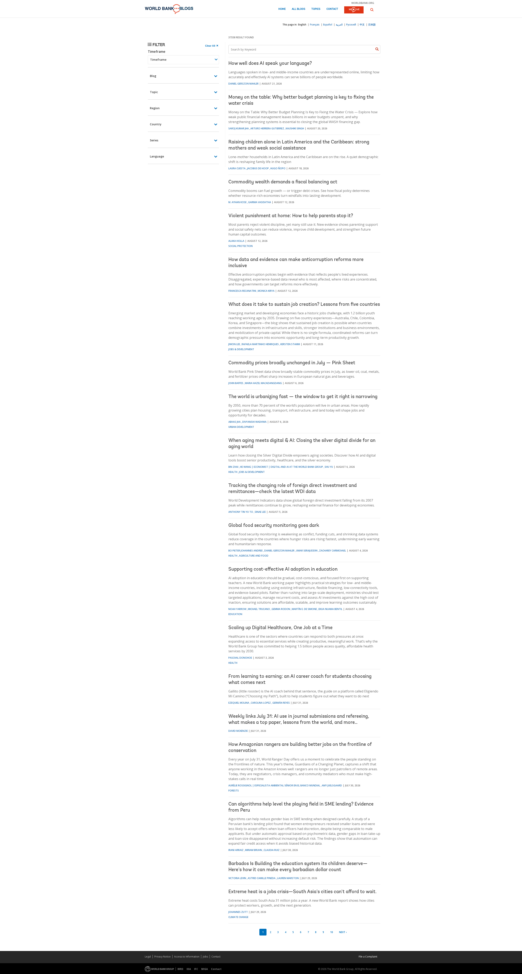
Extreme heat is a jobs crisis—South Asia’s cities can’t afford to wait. (302, 891)
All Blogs (298, 9)
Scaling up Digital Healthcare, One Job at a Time (280, 627)
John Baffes (235, 383)
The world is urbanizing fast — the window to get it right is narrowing (302, 396)
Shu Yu (329, 467)
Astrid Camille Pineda (261, 878)
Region (155, 108)
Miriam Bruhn (253, 850)
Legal (148, 956)
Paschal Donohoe (240, 657)
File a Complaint (368, 956)
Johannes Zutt (238, 912)
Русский (351, 24)
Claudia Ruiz (272, 850)
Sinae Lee (260, 512)
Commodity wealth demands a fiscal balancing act (282, 182)
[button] (372, 9)
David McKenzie (238, 731)
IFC (196, 969)
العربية (339, 24)
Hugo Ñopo (277, 168)
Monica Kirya (266, 291)
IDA (189, 969)
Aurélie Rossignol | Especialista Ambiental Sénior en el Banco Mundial (274, 785)
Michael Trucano (259, 609)
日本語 (372, 24)
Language (157, 156)
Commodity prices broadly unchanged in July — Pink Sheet (291, 363)
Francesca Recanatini (242, 291)
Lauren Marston (288, 878)
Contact (332, 9)
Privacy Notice (162, 956)
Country (155, 124)
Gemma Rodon (281, 609)
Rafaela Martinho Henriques (260, 344)
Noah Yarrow (237, 609)
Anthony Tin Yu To (240, 512)
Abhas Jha (234, 422)
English (302, 24)
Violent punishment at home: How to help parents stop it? (290, 216)
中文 (362, 24)
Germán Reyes (281, 702)
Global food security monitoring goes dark (273, 525)
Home (282, 9)
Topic (154, 92)
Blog (153, 76)
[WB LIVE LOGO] (354, 10)
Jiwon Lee (234, 344)
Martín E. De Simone (304, 609)
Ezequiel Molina (238, 702)
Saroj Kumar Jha (238, 128)
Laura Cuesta (237, 168)
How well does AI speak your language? (270, 63)
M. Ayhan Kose (237, 202)
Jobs (205, 956)
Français (315, 24)
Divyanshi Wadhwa (254, 422)
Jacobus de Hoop (258, 168)
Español (327, 24)
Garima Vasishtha (259, 202)
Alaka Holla (236, 241)
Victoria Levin (237, 878)
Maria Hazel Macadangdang (263, 383)
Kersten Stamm (290, 344)
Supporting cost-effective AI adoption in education (282, 569)
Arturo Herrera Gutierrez (267, 128)
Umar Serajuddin (306, 550)
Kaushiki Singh (295, 128)
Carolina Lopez (261, 702)
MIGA (204, 969)
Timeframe (156, 51)
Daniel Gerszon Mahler (243, 83)
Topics (315, 9)
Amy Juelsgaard (332, 785)
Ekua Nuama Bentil (330, 609)
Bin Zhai (233, 467)
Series (154, 140)
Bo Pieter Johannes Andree (245, 550)
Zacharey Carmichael (332, 550)
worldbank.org (362, 3)
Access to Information (186, 956)
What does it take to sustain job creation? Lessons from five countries (304, 304)
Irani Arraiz (235, 850)
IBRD (180, 969)
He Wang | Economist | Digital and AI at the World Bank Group (281, 467)
